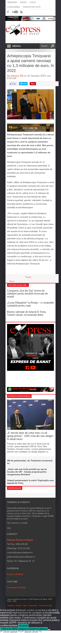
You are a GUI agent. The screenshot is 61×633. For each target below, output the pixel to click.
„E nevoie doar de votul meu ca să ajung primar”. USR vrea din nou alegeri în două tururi (30, 436)
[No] (49, 629)
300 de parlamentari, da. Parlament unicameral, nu (30, 461)
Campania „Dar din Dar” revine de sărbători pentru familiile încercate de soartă (27, 293)
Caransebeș (13, 7)
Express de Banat (15, 574)
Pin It (11, 281)
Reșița (23, 2)
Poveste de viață (32, 7)
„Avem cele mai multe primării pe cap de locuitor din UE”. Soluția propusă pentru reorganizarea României (27, 472)
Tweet (28, 277)
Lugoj (33, 2)
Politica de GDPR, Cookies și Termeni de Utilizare (24, 629)
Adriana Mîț (16, 75)
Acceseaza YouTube (16, 587)
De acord (23, 625)
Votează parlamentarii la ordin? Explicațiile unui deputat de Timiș (30, 481)
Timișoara (12, 2)
